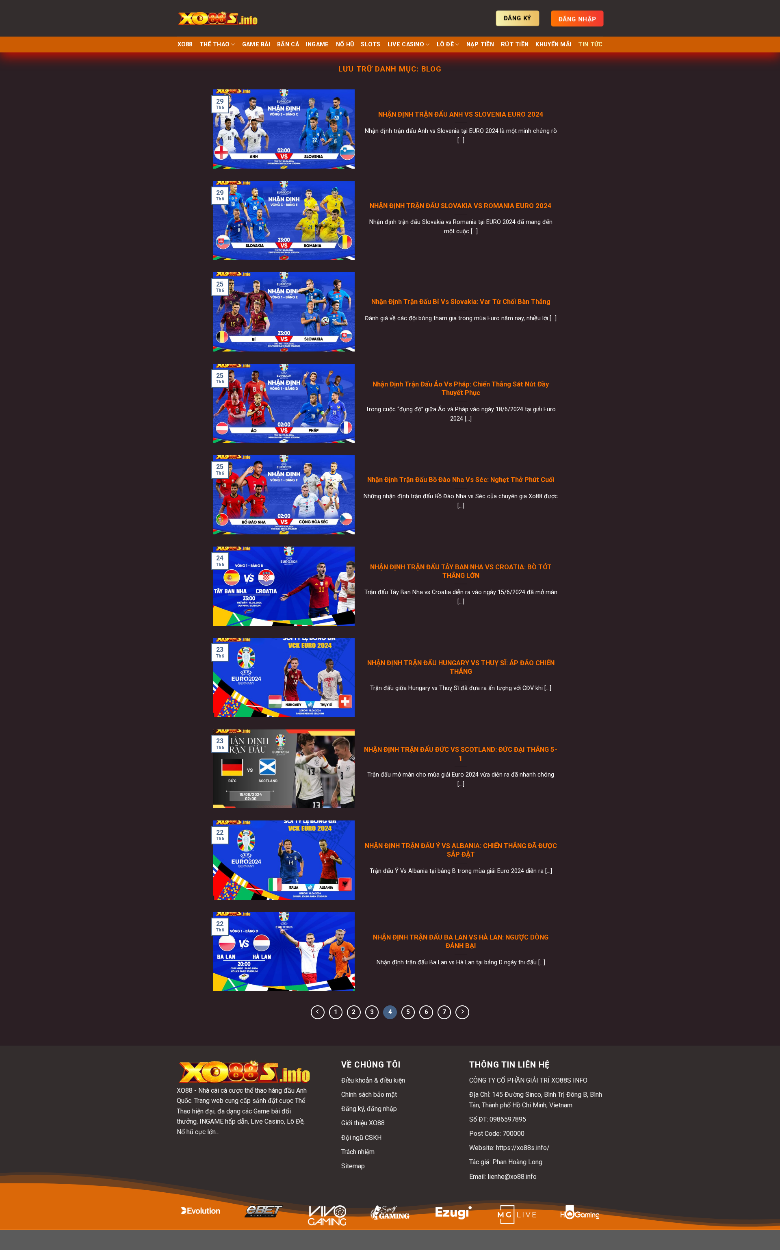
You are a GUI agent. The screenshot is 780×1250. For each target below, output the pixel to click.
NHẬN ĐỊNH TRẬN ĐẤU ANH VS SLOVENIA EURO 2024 (461, 114)
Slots (370, 44)
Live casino (406, 44)
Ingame (317, 44)
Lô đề (445, 44)
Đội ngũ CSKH (361, 1137)
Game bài (256, 44)
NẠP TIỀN (480, 44)
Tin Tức (590, 44)
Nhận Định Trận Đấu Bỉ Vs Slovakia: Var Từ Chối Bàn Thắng (460, 302)
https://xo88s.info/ (523, 1148)
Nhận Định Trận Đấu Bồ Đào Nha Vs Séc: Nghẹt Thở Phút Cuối (460, 480)
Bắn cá (288, 44)
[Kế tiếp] (462, 1012)
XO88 (185, 44)
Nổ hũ (345, 44)
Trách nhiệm (358, 1152)
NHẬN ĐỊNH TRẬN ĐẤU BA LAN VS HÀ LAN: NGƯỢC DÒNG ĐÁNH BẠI (460, 941)
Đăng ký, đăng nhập (369, 1109)
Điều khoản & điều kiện (373, 1080)
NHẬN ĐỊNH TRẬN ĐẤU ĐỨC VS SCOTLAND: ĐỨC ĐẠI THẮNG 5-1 (460, 754)
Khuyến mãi (553, 44)
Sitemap (353, 1166)
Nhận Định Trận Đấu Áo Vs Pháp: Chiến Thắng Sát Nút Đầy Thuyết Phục (461, 388)
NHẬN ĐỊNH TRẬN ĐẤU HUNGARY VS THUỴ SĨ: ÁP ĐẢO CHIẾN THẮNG (461, 667)
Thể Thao (214, 44)
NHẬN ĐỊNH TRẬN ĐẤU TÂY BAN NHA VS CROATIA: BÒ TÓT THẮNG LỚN (461, 571)
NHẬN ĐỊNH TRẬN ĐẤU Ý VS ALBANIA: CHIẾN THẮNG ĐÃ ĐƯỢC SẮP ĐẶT (461, 850)
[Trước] (318, 1012)
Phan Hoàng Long (517, 1162)
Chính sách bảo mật (369, 1094)
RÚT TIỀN (515, 44)
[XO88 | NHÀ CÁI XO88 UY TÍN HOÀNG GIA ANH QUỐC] (217, 18)
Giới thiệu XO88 (363, 1123)
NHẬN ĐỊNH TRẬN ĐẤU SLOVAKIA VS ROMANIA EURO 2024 (461, 206)
